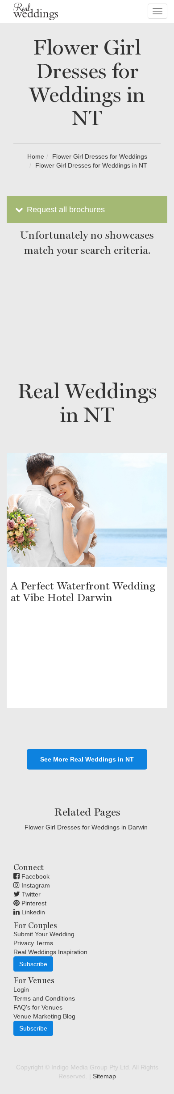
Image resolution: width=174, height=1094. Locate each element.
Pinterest (33, 903)
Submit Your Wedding (44, 934)
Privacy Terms (33, 943)
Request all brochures (65, 209)
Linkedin (32, 912)
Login (21, 989)
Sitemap (104, 1076)
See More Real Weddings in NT (87, 759)
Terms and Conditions (44, 998)
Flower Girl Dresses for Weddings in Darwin (86, 827)
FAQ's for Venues (37, 1007)
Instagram (35, 885)
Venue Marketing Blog (44, 1016)
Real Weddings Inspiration (50, 951)
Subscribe (33, 964)
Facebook (35, 876)
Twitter (30, 894)
